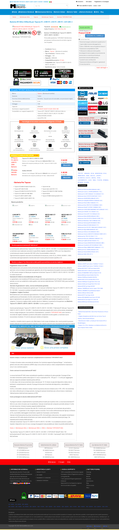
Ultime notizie (90, 485)
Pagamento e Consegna (101, 1)
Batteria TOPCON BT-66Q (64, 17)
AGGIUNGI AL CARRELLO (94, 36)
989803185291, (81, 175)
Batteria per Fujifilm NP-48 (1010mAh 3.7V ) (88, 240)
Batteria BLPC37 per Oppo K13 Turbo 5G (88, 299)
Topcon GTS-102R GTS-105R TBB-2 (24, 193)
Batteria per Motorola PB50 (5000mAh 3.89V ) (89, 189)
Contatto (80, 1)
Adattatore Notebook (27, 12)
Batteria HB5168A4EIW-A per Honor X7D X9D (89, 297)
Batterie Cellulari (59, 12)
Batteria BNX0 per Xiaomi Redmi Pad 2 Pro (88, 275)
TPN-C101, (80, 173)
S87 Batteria (48, 454)
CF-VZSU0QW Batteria (23, 454)
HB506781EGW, (99, 173)
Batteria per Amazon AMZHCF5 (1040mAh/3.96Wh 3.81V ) (92, 234)
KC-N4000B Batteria (48, 457)
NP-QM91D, (80, 182)
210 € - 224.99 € (97, 506)
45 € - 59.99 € (11, 506)
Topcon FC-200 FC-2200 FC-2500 (23, 195)
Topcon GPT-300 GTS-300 (21, 189)
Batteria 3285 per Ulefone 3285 (85, 292)
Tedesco (98, 528)
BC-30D (56, 109)
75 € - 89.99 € (26, 506)
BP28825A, (106, 180)
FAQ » (87, 487)
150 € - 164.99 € (65, 506)
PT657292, (99, 180)
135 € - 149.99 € (56, 506)
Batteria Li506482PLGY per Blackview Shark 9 (89, 290)
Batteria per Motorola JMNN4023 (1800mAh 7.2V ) (90, 238)
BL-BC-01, (88, 177)
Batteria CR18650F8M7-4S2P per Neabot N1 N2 (89, 272)
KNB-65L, (93, 177)
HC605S (48, 234)
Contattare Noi (84, 39)
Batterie (88, 478)
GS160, (98, 177)
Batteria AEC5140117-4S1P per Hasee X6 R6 (88, 268)
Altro (97, 12)
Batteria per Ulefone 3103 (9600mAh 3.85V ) (88, 231)
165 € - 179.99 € (73, 506)
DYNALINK (50, 235)
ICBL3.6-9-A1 (66, 234)
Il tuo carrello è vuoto (85, 5)
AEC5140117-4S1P (50, 215)
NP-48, (92, 173)
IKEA (65, 235)
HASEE (49, 218)
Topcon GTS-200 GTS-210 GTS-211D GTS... (25, 191)
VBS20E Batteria (23, 448)
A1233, (90, 180)
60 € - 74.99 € (19, 506)
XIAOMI (33, 235)
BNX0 (31, 234)
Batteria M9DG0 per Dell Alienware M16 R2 (88, 301)
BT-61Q (48, 109)
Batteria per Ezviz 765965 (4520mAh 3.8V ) (88, 249)
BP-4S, (105, 173)
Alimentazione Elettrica (44, 12)
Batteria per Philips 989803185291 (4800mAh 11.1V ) (91, 247)
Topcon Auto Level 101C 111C (49, 189)
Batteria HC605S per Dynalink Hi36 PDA (87, 277)
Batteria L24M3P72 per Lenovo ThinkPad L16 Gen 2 (90, 266)
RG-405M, (86, 182)
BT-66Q (62, 60)
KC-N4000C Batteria (48, 450)
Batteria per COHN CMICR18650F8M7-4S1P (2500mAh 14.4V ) (93, 209)
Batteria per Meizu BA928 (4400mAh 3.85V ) (88, 216)
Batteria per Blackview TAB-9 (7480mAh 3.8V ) (89, 220)
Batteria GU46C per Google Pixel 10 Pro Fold (89, 284)
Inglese (92, 528)
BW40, (87, 175)
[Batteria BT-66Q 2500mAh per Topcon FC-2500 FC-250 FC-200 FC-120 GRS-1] (27, 28)
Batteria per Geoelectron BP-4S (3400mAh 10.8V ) (90, 245)
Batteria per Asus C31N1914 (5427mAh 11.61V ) (89, 196)
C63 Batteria (48, 452)
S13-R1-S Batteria (74, 448)
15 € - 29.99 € (18, 504)
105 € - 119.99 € (40, 506)
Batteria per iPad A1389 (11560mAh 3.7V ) (88, 202)
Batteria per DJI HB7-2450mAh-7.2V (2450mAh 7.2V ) (91, 194)
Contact (98, 526)
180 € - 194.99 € (81, 506)
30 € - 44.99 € (25, 504)
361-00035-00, (81, 177)
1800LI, (94, 180)
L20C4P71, (98, 175)
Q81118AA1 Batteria (99, 452)
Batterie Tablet (72, 12)
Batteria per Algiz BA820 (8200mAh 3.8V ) (88, 229)
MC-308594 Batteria (74, 457)
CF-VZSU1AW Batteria (23, 457)
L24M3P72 (33, 215)
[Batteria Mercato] (20, 6)
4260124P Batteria (99, 457)
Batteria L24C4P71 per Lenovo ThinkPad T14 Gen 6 (90, 264)
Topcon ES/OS (46, 193)
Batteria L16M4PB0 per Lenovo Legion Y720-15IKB (90, 288)
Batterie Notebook (86, 12)
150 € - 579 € (105, 506)
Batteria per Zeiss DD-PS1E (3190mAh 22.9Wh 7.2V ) (90, 218)
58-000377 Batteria (74, 450)
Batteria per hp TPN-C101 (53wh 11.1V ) (87, 236)
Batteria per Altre (25, 17)
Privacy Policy (41, 472)
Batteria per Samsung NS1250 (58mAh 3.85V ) (89, 222)
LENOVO (17, 216)
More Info (66, 165)
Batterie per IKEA (34, 428)
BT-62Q (44, 109)
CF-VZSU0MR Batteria (23, 450)
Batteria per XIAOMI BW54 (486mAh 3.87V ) (88, 198)
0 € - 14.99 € (11, 504)
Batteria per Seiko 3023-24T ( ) (85, 254)
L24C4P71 (16, 215)
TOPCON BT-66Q (56, 312)
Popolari (88, 474)
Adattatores (89, 481)
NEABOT (17, 237)
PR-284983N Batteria (99, 450)
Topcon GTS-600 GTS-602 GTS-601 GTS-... (25, 186)
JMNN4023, (87, 173)
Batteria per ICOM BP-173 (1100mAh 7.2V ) (88, 211)
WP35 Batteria (49, 448)
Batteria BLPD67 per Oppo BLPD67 (86, 286)
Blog (102, 12)
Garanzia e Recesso (42, 480)
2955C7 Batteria (74, 454)
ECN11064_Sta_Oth (60, 29)
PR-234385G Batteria (99, 448)
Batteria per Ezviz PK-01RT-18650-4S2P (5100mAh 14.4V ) (92, 227)
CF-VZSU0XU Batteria (23, 452)
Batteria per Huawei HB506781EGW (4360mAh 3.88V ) (91, 243)
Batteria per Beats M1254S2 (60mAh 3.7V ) (88, 225)
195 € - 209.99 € (89, 506)
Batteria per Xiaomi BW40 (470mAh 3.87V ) (88, 251)
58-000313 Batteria (74, 452)
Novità (88, 476)
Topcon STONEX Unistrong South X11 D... (52, 195)
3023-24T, (92, 175)
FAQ (106, 526)
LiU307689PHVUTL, (82, 180)
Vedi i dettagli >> (102, 68)
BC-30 (52, 109)
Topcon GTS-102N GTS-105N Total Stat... (52, 191)
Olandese (106, 528)
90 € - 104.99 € (33, 506)
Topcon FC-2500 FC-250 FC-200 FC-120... (25, 198)
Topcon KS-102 (46, 186)
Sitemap (88, 472)
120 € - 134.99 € (48, 506)
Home (15, 12)
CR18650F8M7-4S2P (18, 235)
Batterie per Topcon (47, 17)
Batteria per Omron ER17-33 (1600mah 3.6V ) (89, 214)
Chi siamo (89, 1)
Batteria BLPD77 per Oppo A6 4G (86, 295)
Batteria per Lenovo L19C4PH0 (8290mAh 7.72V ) (90, 191)
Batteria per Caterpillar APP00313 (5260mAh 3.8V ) (90, 200)
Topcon (36, 17)
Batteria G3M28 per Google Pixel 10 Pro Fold (89, 281)
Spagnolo (84, 528)
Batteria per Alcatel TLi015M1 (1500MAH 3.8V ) (89, 207)
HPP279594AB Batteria (99, 454)
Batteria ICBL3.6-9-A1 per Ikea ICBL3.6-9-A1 (88, 279)
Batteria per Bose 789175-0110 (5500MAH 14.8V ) (90, 205)
